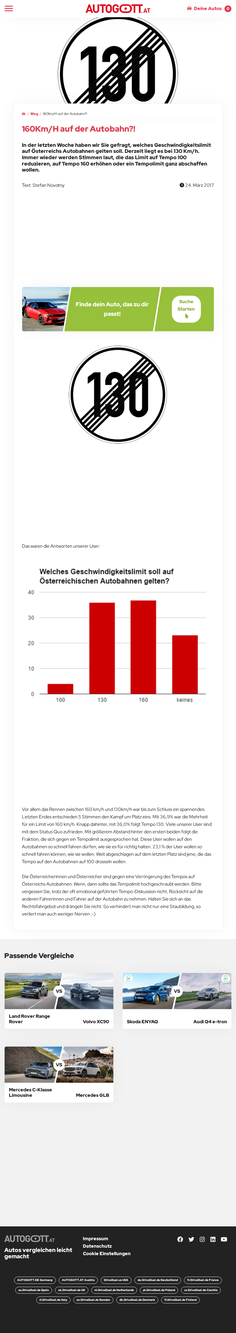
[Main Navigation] (8, 8)
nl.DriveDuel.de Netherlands (114, 1290)
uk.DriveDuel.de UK (71, 1290)
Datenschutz (97, 1246)
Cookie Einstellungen (107, 1254)
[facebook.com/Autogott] (180, 1239)
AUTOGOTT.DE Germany (35, 1280)
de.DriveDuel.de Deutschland (158, 1280)
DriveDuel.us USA (116, 1280)
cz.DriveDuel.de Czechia (201, 1290)
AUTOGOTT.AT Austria (78, 1280)
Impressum (95, 1239)
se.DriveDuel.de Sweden (93, 1300)
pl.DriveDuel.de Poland (159, 1290)
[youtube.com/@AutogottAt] (224, 1239)
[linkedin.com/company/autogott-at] (213, 1239)
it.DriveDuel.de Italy (53, 1300)
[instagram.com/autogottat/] (202, 1239)
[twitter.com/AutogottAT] (191, 1239)
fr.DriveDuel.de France (203, 1280)
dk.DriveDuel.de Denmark (137, 1300)
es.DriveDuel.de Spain (33, 1290)
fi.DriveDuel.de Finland (180, 1300)
